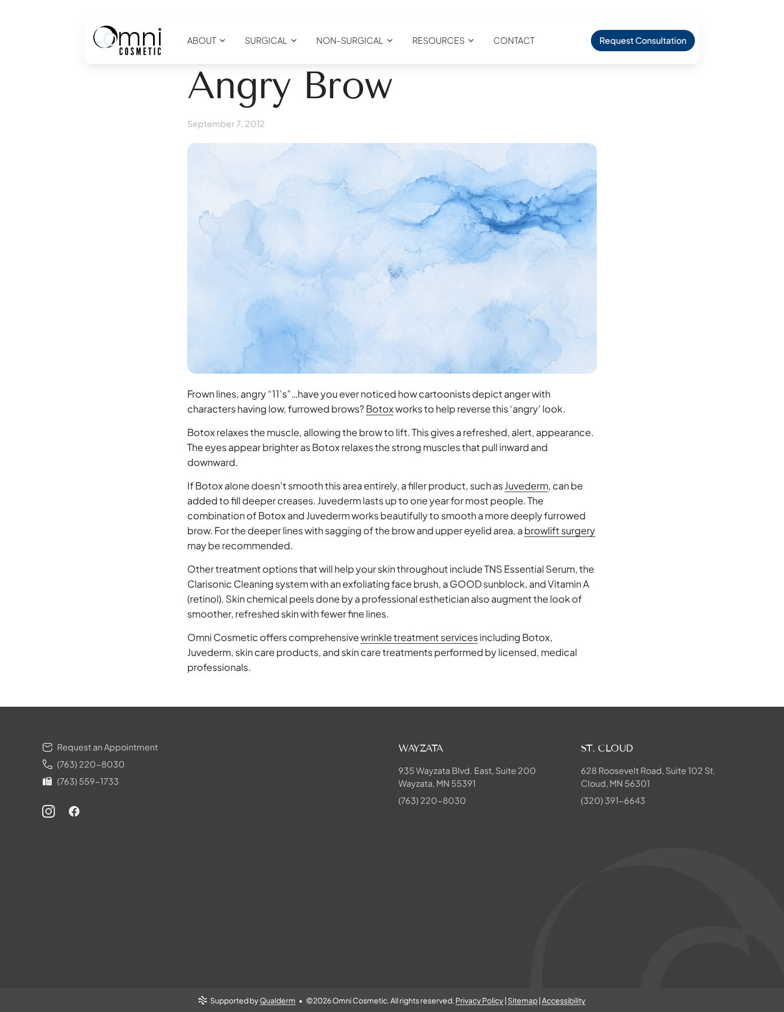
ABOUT (201, 40)
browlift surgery (559, 530)
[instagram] (48, 811)
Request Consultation (642, 40)
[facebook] (74, 811)
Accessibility (564, 1000)
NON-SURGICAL (349, 40)
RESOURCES (438, 40)
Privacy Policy (479, 1000)
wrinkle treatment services (419, 637)
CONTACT (513, 40)
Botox (380, 408)
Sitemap (523, 1000)
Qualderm (277, 1000)
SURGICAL (266, 40)
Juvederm (526, 485)
